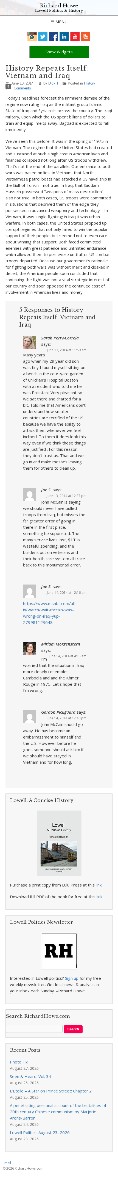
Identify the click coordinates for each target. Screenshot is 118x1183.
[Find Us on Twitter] (43, 36)
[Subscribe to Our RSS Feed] (86, 36)
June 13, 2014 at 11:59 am (66, 350)
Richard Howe (59, 5)
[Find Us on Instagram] (32, 36)
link (99, 885)
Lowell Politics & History (59, 10)
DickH (53, 83)
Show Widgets (59, 51)
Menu (61, 21)
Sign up (71, 978)
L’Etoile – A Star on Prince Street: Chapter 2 (51, 1091)
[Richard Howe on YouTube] (75, 36)
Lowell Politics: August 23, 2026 (40, 1132)
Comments (22, 88)
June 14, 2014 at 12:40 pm (66, 718)
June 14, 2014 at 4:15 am (67, 656)
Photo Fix (19, 1062)
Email (7, 1163)
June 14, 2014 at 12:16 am (66, 592)
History (89, 83)
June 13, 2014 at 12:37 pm (66, 495)
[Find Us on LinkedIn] (64, 36)
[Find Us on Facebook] (53, 36)
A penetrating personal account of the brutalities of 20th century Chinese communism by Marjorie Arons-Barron (58, 1112)
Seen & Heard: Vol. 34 (30, 1076)
